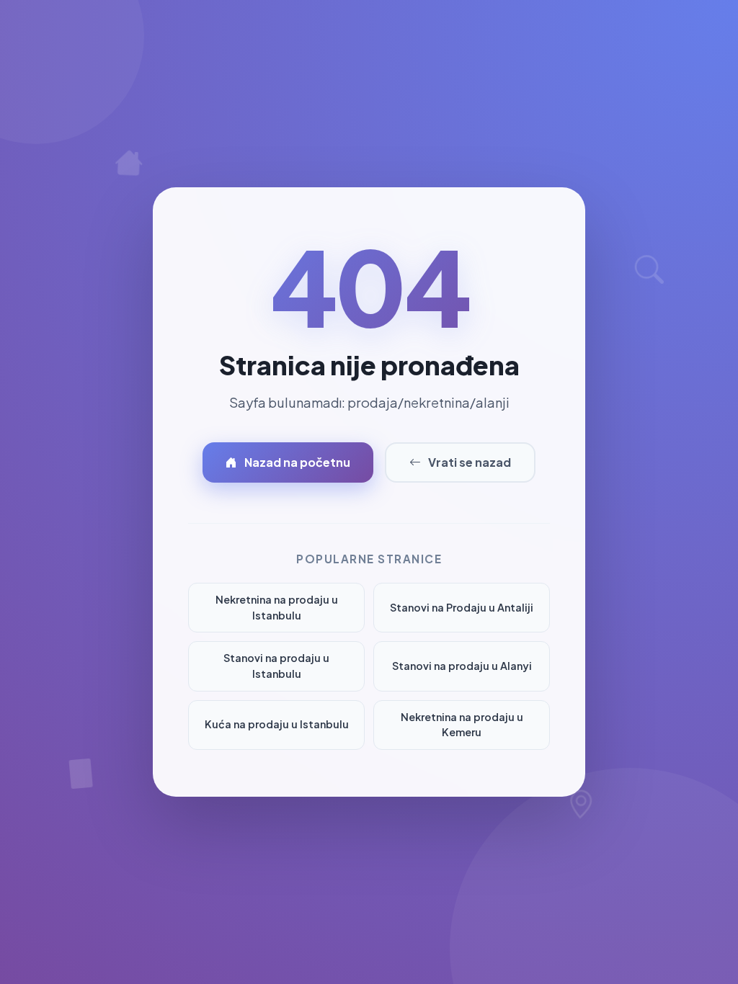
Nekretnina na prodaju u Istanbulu (276, 607)
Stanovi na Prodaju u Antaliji (461, 607)
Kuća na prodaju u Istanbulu (277, 723)
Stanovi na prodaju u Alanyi (462, 665)
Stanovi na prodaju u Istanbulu (276, 665)
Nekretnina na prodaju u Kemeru (462, 724)
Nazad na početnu (297, 462)
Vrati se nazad (469, 462)
